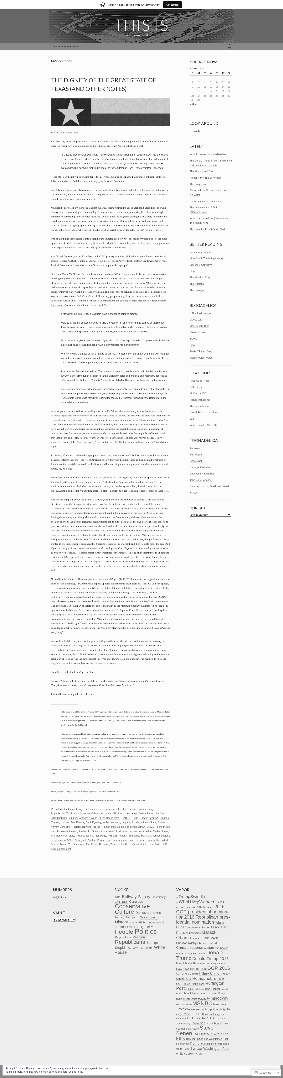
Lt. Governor (95, 831)
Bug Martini (196, 454)
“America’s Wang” (86, 442)
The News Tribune (200, 406)
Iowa (153, 822)
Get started (172, 4)
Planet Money (197, 332)
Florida (135, 822)
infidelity (145, 822)
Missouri (123, 831)
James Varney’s (59, 305)
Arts (117, 897)
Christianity (68, 809)
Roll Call (112, 835)
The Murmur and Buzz (202, 171)
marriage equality (196, 998)
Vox (192, 418)
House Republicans (193, 983)
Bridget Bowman (149, 818)
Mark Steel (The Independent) (206, 258)
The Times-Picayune (97, 844)
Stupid (120, 948)
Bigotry (144, 897)
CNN (217, 948)
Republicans (58, 813)
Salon (215, 1018)
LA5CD (150, 826)
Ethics (157, 912)
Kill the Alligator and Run (106, 826)
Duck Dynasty (93, 822)
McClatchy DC (198, 393)
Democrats (111, 809)
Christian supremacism (195, 948)
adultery (73, 818)
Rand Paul (208, 1014)
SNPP (70, 840)
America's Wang (88, 818)
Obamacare (192, 1009)
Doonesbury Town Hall (202, 473)
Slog (192, 271)
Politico (80, 835)
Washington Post (216, 1048)
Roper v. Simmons (128, 835)
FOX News (182, 968)
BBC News (196, 387)
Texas (63, 844)
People (124, 932)
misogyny (219, 998)
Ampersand (196, 448)
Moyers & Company (201, 264)
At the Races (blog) (109, 818)
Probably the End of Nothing (205, 177)
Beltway (129, 896)
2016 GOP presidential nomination (202, 912)
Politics (142, 809)
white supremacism (189, 1053)
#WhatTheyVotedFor (196, 901)
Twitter (196, 1048)
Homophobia (204, 978)
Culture (124, 911)
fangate (126, 822)
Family (119, 917)
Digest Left (196, 319)
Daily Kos (181, 953)
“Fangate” (129, 437)
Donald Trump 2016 (210, 958)
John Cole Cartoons (201, 480)
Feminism (132, 917)
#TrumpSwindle (190, 896)
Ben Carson (197, 938)
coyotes (65, 822)
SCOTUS (146, 835)
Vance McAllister (141, 844)
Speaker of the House (187, 1028)
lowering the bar (78, 831)
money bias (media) (141, 831)
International (156, 922)
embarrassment (111, 822)
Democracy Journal (200, 252)
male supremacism (207, 993)
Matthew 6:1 (110, 831)
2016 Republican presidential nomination (203, 920)
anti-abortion (192, 927)
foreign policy (218, 963)
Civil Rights (121, 901)
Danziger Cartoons (200, 467)
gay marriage (198, 968)
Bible (135, 818)
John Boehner (212, 989)
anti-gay (204, 927)
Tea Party (71, 813)
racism (89, 835)
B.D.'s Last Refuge (200, 313)
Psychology (123, 937)
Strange (152, 943)
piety (71, 835)
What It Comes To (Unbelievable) (208, 154)
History (121, 922)
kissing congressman (133, 826)
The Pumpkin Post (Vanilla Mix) (207, 229)
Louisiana (62, 831)
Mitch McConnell (184, 1004)
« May (193, 104)
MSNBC (202, 1003)
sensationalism (160, 835)
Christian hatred (207, 943)
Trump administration (206, 1043)
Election (122, 809)
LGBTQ (138, 927)
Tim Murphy (99, 145)
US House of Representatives (94, 813)
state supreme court (123, 840)
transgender (182, 1044)
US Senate (119, 813)
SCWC (193, 338)
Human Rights (138, 922)
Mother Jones (160, 831)
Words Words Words (201, 357)
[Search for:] (230, 46)
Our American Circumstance (205, 201)
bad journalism (193, 933)
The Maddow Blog (200, 277)
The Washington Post (216, 1038)
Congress (81, 809)
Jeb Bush (199, 989)
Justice (120, 927)
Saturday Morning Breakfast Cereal (209, 486)
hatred (195, 974)
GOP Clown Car (183, 974)
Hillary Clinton (210, 973)
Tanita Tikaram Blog (201, 351)
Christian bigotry (186, 943)
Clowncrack (196, 461)
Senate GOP (199, 1023)
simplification (58, 840)
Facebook (204, 963)
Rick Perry (100, 835)
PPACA (186, 1014)
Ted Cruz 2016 (214, 1034)
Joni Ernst (146, 243)
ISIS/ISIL (189, 989)
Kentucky (225, 989)
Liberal (132, 809)
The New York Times (192, 1039)
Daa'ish (224, 947)
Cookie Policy (76, 1072)
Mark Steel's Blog (199, 326)
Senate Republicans (217, 1023)
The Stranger (197, 290)
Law (129, 927)
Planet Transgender (200, 399)
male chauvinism (186, 993)
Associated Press (199, 380)
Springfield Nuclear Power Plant (93, 840)
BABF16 (126, 818)
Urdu (127, 844)
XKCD (193, 492)
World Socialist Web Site (203, 425)
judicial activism (82, 826)
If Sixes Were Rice (66, 46)
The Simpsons (76, 844)
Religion (151, 809)
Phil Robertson (59, 835)
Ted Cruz (199, 1034)
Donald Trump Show (187, 963)
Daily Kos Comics (196, 953)
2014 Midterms (59, 818)
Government (148, 917)
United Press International (204, 412)
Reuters (196, 1018)
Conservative (95, 809)
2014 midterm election (151, 813)
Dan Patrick (77, 822)
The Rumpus (197, 283)
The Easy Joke (198, 184)
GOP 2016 (218, 968)
